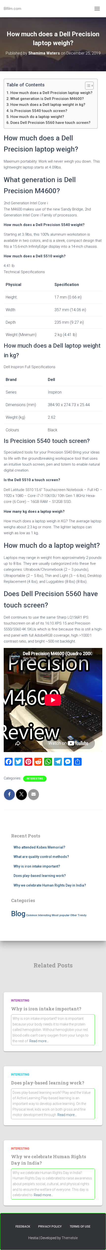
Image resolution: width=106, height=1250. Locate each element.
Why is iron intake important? (37, 866)
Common (31, 915)
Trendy (82, 915)
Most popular (61, 915)
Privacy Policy (50, 1226)
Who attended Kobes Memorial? (39, 847)
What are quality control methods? (41, 857)
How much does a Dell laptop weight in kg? (47, 104)
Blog (18, 913)
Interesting (35, 778)
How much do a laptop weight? (37, 116)
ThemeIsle (70, 1238)
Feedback (23, 1226)
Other (73, 915)
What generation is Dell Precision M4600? (47, 98)
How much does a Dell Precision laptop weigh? (51, 93)
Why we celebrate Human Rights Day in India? (50, 885)
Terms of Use (80, 1226)
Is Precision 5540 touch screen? (38, 111)
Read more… (39, 1041)
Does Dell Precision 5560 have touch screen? (50, 122)
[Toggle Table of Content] (86, 85)
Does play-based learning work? (40, 876)
